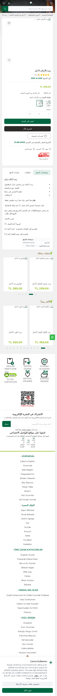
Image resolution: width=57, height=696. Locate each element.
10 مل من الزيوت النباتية (17, 15)
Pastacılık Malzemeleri (27, 559)
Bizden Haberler (27, 478)
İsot (27, 523)
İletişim (27, 491)
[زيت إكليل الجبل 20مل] (41, 318)
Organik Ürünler (27, 555)
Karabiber (27, 544)
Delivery (27, 612)
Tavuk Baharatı (27, 514)
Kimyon (27, 531)
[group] (27, 41)
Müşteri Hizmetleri (27, 652)
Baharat (27, 584)
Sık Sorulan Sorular (27, 499)
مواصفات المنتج (42, 172)
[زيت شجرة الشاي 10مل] (41, 269)
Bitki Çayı (27, 572)
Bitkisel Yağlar (27, 567)
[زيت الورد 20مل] (14, 318)
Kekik (27, 536)
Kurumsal (27, 465)
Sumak (27, 527)
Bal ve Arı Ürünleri (27, 563)
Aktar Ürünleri (27, 580)
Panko (27, 576)
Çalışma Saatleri (27, 461)
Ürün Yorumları (27, 627)
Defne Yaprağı (27, 519)
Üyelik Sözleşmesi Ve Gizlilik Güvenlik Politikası (27, 595)
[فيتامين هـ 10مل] (14, 269)
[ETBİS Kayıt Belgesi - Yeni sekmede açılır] (27, 399)
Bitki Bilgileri (27, 470)
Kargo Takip (27, 487)
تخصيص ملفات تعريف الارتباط (27, 684)
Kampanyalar (27, 640)
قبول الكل (27, 690)
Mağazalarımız (27, 474)
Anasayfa (27, 623)
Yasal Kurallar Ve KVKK (27, 608)
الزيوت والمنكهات (34, 15)
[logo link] (27, 3)
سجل (6, 424)
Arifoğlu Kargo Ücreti (27, 631)
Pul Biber (27, 540)
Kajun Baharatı (27, 510)
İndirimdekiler (27, 648)
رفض (36, 675)
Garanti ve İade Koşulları (27, 604)
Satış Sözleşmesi (27, 599)
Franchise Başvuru (27, 635)
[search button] (5, 8)
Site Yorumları (27, 495)
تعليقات (27, 172)
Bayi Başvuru (27, 482)
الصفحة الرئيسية (47, 15)
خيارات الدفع (14, 172)
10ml (46, 93)
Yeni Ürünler (27, 644)
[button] (36, 294)
